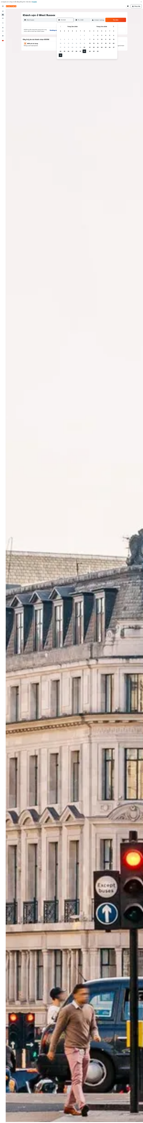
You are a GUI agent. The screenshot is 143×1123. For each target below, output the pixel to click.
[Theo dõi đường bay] (3, 31)
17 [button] (60, 47)
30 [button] (84, 51)
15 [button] (80, 43)
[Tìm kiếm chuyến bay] (3, 11)
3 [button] (60, 39)
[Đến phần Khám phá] (3, 27)
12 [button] (68, 43)
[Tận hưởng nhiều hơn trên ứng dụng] (3, 23)
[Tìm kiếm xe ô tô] (3, 18)
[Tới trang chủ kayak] (11, 6)
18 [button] (64, 47)
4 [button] (64, 39)
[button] (141, 2)
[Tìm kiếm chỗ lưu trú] (3, 14)
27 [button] (72, 51)
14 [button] (76, 43)
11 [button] (64, 43)
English (34, 2)
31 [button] (60, 55)
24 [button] (60, 51)
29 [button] (80, 51)
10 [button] (60, 43)
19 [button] (68, 47)
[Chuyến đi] (3, 36)
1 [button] (80, 35)
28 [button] (76, 51)
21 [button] (76, 47)
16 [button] (84, 43)
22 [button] (80, 47)
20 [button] (72, 47)
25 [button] (64, 51)
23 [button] (84, 47)
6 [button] (72, 39)
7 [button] (76, 39)
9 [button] (84, 39)
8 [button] (80, 39)
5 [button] (68, 39)
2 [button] (84, 35)
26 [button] (68, 51)
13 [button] (72, 43)
